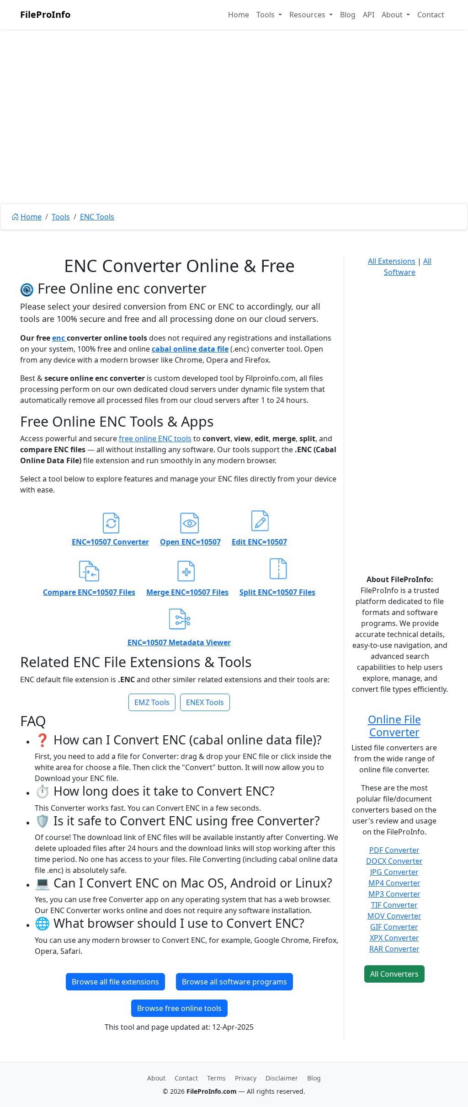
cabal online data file (190, 349)
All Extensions (391, 261)
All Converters (394, 974)
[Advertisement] (234, 137)
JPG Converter (394, 872)
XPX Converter (394, 938)
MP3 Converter (394, 894)
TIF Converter (394, 905)
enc (59, 338)
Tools (61, 217)
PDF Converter (394, 850)
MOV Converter (394, 916)
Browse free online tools (179, 1008)
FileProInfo (45, 14)
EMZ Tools (152, 702)
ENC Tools (97, 217)
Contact (430, 15)
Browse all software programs (234, 982)
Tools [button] (266, 15)
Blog (348, 15)
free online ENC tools (155, 438)
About (156, 1078)
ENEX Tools (205, 702)
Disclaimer (282, 1078)
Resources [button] (308, 15)
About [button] (393, 15)
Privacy (245, 1078)
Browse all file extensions (115, 982)
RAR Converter (394, 949)
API (368, 15)
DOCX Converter (394, 861)
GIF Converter (394, 927)
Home (238, 15)
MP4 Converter (394, 883)
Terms (216, 1078)
